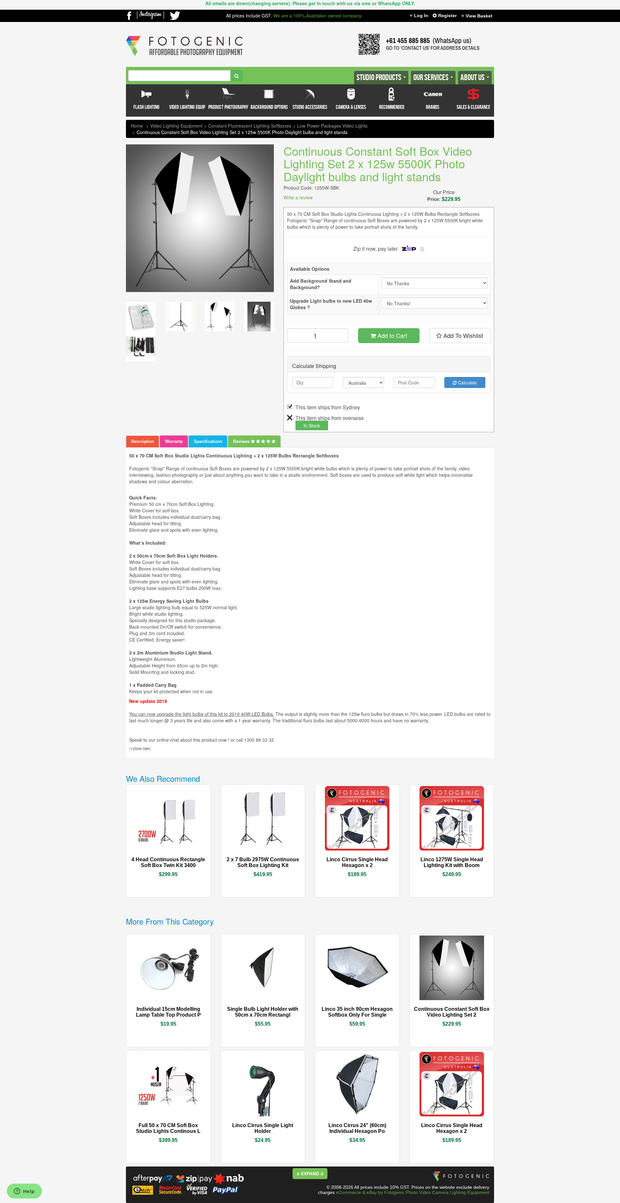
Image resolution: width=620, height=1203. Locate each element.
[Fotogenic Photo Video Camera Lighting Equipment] (184, 36)
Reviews (242, 441)
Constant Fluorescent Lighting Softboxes (249, 125)
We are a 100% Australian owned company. (317, 15)
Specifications (208, 441)
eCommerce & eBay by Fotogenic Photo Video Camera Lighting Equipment (412, 1192)
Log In (421, 15)
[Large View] (141, 316)
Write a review (298, 197)
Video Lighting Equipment (176, 125)
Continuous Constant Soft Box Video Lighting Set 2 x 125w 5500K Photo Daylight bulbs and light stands (242, 132)
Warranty (174, 441)
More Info (150, 859)
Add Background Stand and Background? (320, 283)
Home (137, 125)
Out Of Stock (183, 859)
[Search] (236, 75)
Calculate (467, 382)
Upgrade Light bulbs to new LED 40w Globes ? (331, 304)
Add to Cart (391, 335)
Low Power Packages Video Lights (332, 125)
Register (447, 15)
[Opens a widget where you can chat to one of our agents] (24, 1192)
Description (142, 441)
